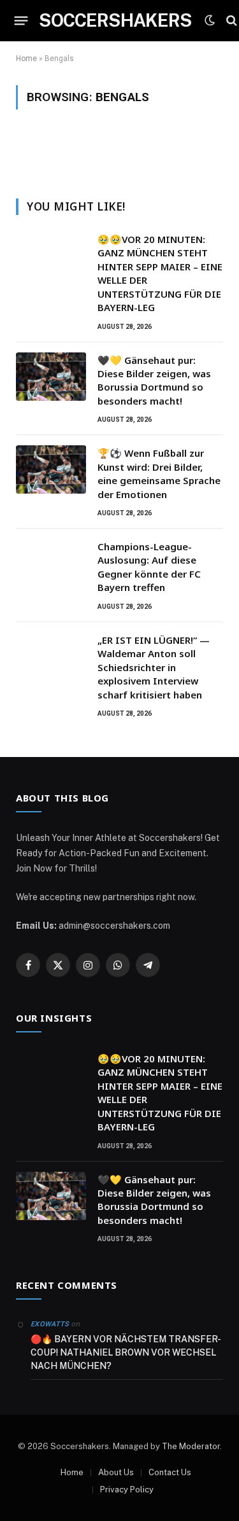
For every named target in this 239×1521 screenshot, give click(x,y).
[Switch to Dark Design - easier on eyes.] (209, 20)
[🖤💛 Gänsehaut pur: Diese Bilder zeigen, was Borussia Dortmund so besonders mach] (51, 376)
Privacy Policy (127, 1489)
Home (26, 58)
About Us (116, 1472)
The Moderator (191, 1446)
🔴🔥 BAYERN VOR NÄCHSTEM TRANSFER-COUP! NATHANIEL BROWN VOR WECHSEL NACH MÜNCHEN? (126, 1352)
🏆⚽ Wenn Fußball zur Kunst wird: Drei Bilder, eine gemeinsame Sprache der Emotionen (159, 473)
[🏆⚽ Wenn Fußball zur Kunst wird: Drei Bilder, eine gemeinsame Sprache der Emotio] (51, 469)
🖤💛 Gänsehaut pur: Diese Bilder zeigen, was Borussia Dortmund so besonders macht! (154, 380)
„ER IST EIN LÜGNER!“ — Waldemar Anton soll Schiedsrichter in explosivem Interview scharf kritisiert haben (154, 667)
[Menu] (21, 20)
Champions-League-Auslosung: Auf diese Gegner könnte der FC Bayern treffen (149, 567)
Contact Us (169, 1472)
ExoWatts (50, 1324)
